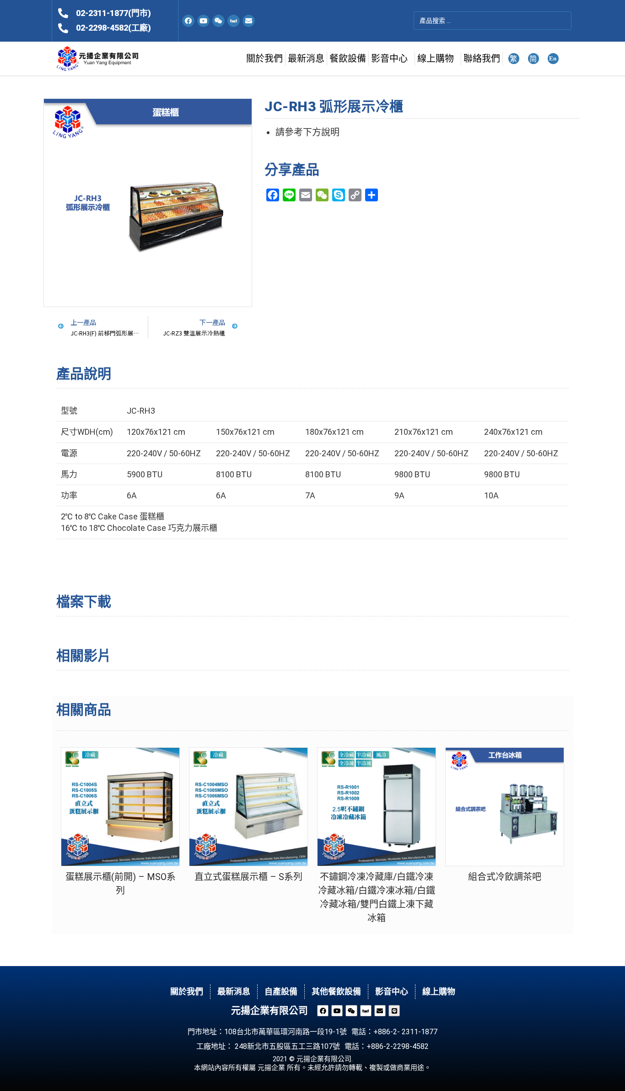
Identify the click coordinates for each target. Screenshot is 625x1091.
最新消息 (306, 58)
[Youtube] (203, 21)
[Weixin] (218, 21)
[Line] (394, 1010)
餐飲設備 (347, 58)
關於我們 (264, 58)
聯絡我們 (481, 58)
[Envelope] (248, 21)
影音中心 (389, 58)
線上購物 (435, 58)
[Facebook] (188, 21)
